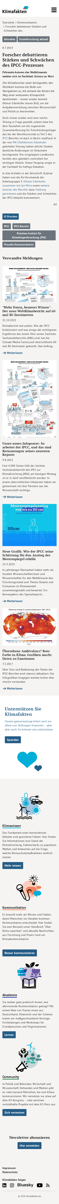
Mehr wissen (13, 865)
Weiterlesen (14, 353)
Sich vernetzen (14, 1112)
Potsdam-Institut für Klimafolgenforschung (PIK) (29, 235)
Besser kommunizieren (20, 953)
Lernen (9, 1035)
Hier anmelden (29, 1146)
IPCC (5, 138)
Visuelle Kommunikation (19, 244)
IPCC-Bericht (21, 226)
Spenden (13, 740)
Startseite (8, 22)
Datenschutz (10, 1172)
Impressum (9, 1168)
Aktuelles (9, 39)
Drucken (11, 216)
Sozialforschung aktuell (33, 39)
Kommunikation (27, 22)
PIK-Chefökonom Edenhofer (29, 142)
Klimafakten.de (33, 1196)
